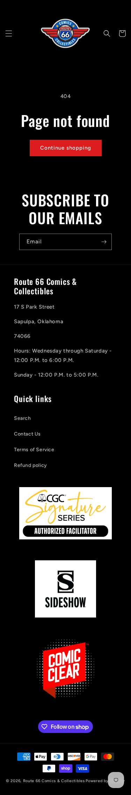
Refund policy (30, 465)
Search (22, 418)
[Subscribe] (103, 242)
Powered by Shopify (105, 781)
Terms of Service (34, 450)
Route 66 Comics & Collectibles (54, 781)
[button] (8, 33)
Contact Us (27, 434)
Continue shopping (65, 148)
